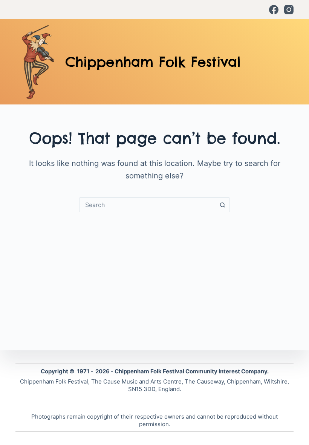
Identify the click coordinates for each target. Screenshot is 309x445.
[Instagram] (289, 9)
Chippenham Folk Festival (153, 62)
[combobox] (147, 204)
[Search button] (222, 205)
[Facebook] (273, 9)
